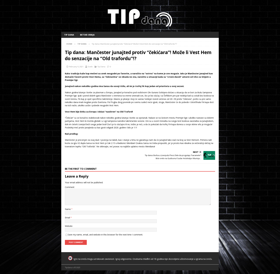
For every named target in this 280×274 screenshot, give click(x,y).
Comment (69, 187)
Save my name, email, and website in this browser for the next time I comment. (105, 234)
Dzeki (90, 66)
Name (68, 209)
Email (68, 217)
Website (68, 226)
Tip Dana (69, 34)
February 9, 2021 (76, 66)
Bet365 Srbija (87, 34)
